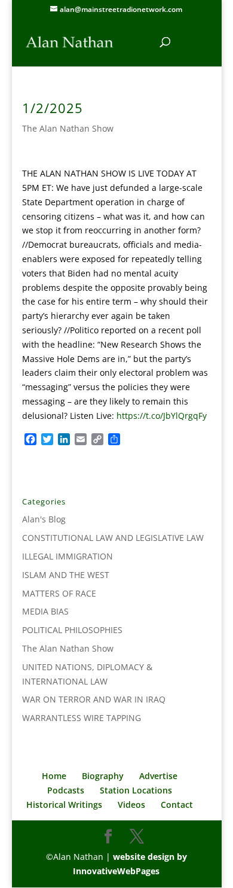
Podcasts (65, 790)
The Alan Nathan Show (68, 128)
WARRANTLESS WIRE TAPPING (81, 717)
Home (54, 775)
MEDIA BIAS (45, 611)
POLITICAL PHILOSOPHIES (72, 629)
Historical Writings (64, 804)
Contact (177, 804)
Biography (103, 775)
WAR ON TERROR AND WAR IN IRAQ (93, 699)
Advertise (158, 775)
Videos (131, 804)
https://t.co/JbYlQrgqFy (161, 415)
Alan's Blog (44, 519)
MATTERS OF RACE (59, 593)
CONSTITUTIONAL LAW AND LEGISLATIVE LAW (113, 537)
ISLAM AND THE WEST (65, 574)
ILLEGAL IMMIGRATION (67, 556)
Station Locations (136, 790)
